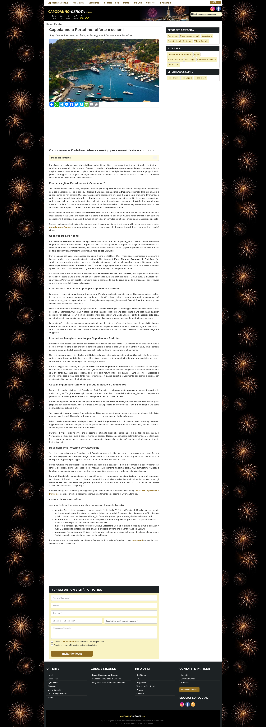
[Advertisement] (104, 126)
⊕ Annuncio (165, 3)
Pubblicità (185, 682)
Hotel (178, 41)
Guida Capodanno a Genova (105, 675)
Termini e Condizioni (145, 686)
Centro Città (173, 65)
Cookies (140, 694)
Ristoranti (187, 41)
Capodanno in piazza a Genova (106, 679)
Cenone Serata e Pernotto (180, 54)
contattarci (137, 540)
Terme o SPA (200, 78)
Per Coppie (187, 78)
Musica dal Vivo (175, 59)
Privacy (139, 690)
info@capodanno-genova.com (204, 14)
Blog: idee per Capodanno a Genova (108, 682)
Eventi (171, 41)
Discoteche (207, 36)
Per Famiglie (174, 78)
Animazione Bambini (206, 59)
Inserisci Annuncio (189, 689)
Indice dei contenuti (61, 158)
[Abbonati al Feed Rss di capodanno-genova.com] (193, 704)
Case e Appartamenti (190, 36)
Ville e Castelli (201, 41)
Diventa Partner (188, 679)
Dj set (197, 54)
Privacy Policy (69, 641)
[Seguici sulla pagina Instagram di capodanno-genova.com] (212, 8)
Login (214, 2)
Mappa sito (141, 682)
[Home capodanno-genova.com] (78, 11)
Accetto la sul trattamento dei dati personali (79, 641)
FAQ (138, 679)
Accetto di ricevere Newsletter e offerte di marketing (75, 645)
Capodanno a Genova (60, 227)
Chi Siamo (141, 675)
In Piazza (108, 3)
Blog (117, 3)
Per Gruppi (190, 59)
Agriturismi (173, 36)
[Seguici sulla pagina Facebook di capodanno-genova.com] (218, 8)
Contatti (184, 675)
